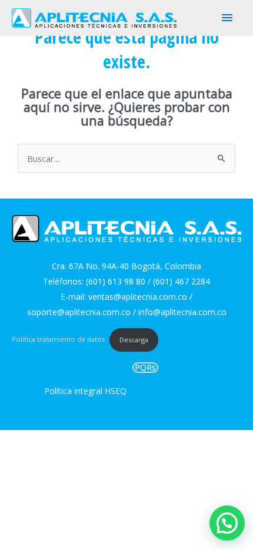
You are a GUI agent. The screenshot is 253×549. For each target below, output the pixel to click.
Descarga (133, 339)
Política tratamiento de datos (58, 339)
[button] (227, 523)
